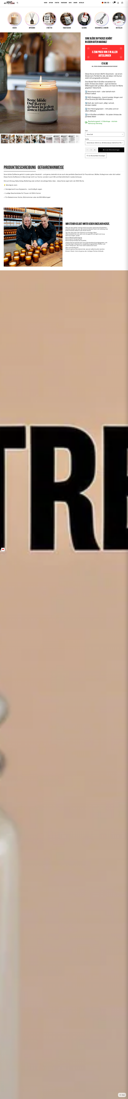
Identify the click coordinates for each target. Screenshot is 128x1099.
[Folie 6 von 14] (42, 139)
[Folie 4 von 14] (27, 139)
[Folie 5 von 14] (34, 139)
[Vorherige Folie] (2, 83)
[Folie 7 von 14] (49, 139)
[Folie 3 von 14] (19, 139)
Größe (87, 139)
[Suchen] (17, 3)
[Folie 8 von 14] (57, 139)
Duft (86, 131)
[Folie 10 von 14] (71, 139)
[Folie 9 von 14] (64, 139)
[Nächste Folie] (78, 83)
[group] (14, 20)
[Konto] (118, 3)
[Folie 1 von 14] (4, 139)
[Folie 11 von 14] (79, 139)
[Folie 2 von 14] (12, 139)
